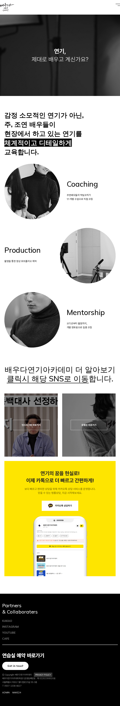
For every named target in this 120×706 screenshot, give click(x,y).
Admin (6, 692)
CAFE (5, 638)
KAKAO (7, 621)
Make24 (16, 692)
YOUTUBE (9, 632)
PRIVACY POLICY (43, 674)
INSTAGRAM (10, 626)
